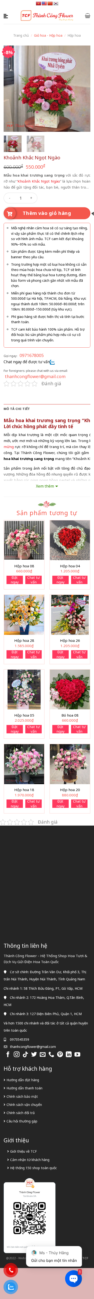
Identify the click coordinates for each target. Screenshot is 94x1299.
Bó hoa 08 (70, 715)
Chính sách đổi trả (21, 1112)
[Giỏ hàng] (87, 15)
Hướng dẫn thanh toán (24, 1088)
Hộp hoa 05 (24, 715)
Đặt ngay (15, 580)
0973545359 (19, 1039)
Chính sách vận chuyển (24, 1104)
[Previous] (11, 88)
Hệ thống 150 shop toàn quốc (33, 1168)
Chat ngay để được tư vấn (27, 361)
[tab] (47, 409)
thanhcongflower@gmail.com (35, 376)
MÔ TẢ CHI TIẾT (17, 409)
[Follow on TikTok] (25, 1055)
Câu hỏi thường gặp (22, 1121)
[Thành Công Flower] (47, 15)
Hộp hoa (74, 35)
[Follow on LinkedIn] (69, 1055)
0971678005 (32, 355)
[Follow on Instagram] (17, 1055)
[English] (44, 3)
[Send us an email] (43, 1055)
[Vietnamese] (38, 3)
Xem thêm (45, 486)
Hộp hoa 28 (24, 640)
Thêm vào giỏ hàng (47, 213)
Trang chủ (21, 35)
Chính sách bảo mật (22, 1096)
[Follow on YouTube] (77, 1055)
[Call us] (51, 1055)
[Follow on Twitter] (34, 1055)
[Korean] (56, 3)
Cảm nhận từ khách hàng (29, 1159)
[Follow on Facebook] (8, 1055)
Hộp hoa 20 (70, 789)
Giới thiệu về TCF (23, 1151)
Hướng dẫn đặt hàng (23, 1080)
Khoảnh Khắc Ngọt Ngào (39, 181)
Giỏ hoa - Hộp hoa (48, 35)
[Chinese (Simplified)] (50, 3)
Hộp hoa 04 (70, 566)
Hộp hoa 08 (24, 566)
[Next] (82, 88)
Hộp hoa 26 (70, 640)
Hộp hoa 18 (24, 789)
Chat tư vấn (33, 580)
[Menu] (6, 16)
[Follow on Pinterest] (60, 1055)
